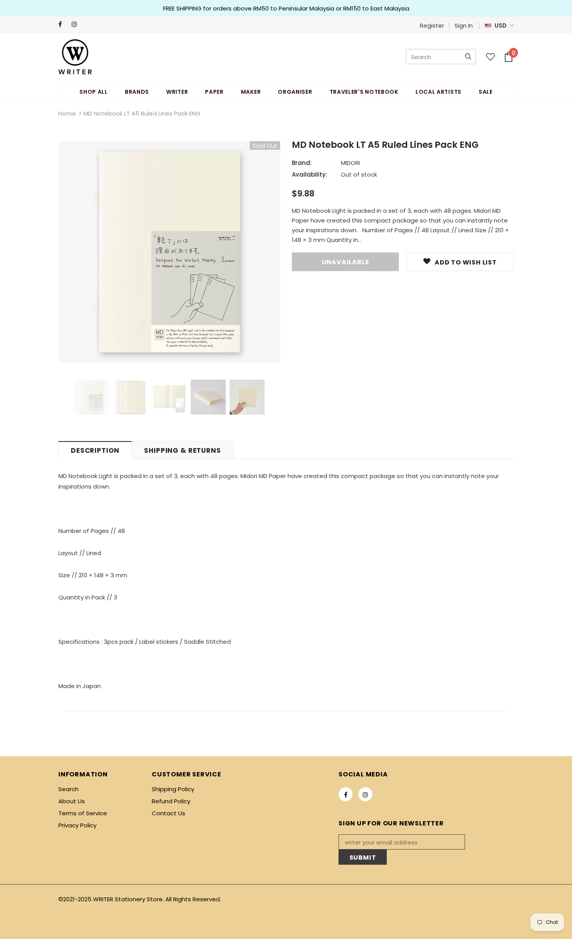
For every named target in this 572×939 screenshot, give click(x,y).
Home (67, 113)
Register (432, 25)
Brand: (302, 163)
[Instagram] (76, 24)
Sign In (463, 25)
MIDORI (350, 163)
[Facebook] (63, 24)
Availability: (309, 174)
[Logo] (75, 56)
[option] (169, 252)
